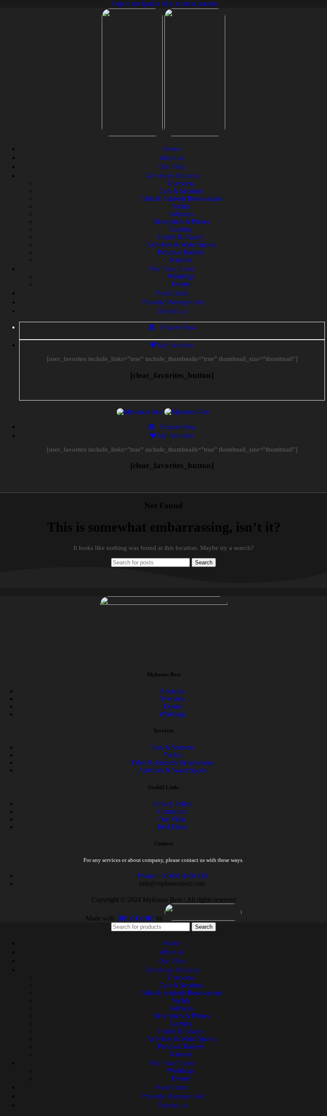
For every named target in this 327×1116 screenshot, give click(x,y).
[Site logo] (133, 133)
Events (181, 284)
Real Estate (172, 826)
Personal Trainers (181, 252)
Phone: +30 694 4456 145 (172, 875)
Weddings (180, 276)
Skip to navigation (136, 3)
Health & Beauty (181, 236)
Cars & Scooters (181, 191)
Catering (180, 229)
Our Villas (172, 819)
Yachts (180, 206)
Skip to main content (189, 3)
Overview (180, 183)
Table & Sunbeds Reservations (180, 198)
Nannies (180, 259)
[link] (135, 918)
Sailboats (181, 213)
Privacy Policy (172, 803)
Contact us (172, 811)
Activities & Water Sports (180, 244)
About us (172, 691)
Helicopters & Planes (180, 221)
